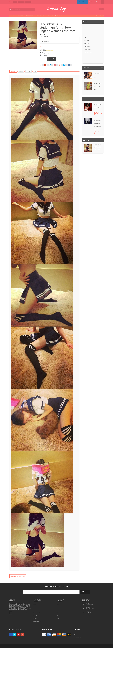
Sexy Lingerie (50, 15)
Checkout (98, 1)
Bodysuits (87, 43)
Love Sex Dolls (86, 31)
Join (91, 1)
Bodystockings (87, 46)
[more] (102, 67)
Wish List (59, 618)
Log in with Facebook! (83, 1)
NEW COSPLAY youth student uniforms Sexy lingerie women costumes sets (97, 147)
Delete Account (76, 640)
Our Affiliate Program (90, 608)
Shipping (28, 71)
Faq (35, 71)
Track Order (35, 618)
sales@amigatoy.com (89, 604)
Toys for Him (86, 60)
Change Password (60, 612)
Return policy (36, 615)
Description (13, 71)
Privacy (75, 634)
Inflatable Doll (30, 15)
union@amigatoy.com (90, 612)
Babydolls (87, 37)
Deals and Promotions (87, 28)
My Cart (101, 15)
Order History (60, 604)
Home (13, 15)
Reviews (21, 71)
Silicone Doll (21, 15)
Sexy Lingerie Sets (88, 49)
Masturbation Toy (40, 15)
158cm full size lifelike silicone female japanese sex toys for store (98, 107)
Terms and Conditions (77, 637)
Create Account (60, 615)
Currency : (11, 1)
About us (35, 604)
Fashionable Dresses (88, 52)
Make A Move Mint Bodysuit (97, 74)
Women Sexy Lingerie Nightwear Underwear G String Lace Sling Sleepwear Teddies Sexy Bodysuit (97, 86)
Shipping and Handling (37, 612)
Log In (102, 8)
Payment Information (37, 621)
